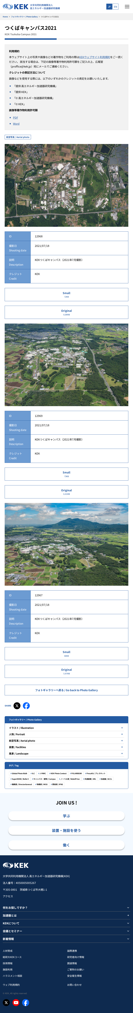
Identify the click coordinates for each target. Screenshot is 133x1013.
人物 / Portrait (17, 734)
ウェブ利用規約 (11, 984)
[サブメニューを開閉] (128, 907)
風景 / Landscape (18, 753)
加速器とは (10, 915)
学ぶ (66, 815)
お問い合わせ (74, 984)
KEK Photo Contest (58, 773)
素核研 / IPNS (57, 784)
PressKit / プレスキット (96, 773)
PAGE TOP (126, 855)
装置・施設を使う (66, 830)
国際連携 (72, 950)
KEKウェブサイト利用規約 (94, 57)
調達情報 (72, 963)
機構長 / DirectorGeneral (22, 784)
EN (115, 6)
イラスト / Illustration (21, 728)
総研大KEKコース (12, 957)
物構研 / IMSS (42, 784)
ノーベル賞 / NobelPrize (70, 779)
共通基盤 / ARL (90, 779)
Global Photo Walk (19, 773)
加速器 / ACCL (106, 779)
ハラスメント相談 (12, 975)
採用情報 (7, 963)
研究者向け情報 (75, 957)
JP (109, 6)
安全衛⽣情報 (74, 975)
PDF (15, 117)
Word (16, 123)
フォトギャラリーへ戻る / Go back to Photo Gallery (66, 690)
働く (66, 844)
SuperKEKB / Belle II (20, 779)
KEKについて (11, 923)
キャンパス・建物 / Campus (44, 779)
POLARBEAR (76, 773)
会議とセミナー (12, 931)
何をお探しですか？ (15, 907)
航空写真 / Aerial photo (17, 136)
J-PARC (43, 773)
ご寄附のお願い (75, 969)
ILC (33, 773)
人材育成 (7, 950)
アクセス (8, 896)
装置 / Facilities (17, 747)
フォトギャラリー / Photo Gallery (24, 16)
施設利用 (7, 969)
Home (5, 16)
